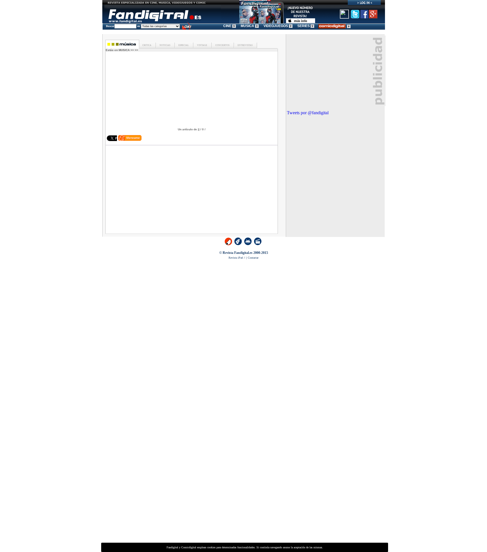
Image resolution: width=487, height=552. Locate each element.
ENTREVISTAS (245, 45)
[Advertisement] (156, 191)
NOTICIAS (164, 45)
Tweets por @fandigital (308, 112)
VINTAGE (201, 45)
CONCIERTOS (222, 45)
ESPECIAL (183, 45)
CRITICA (146, 45)
